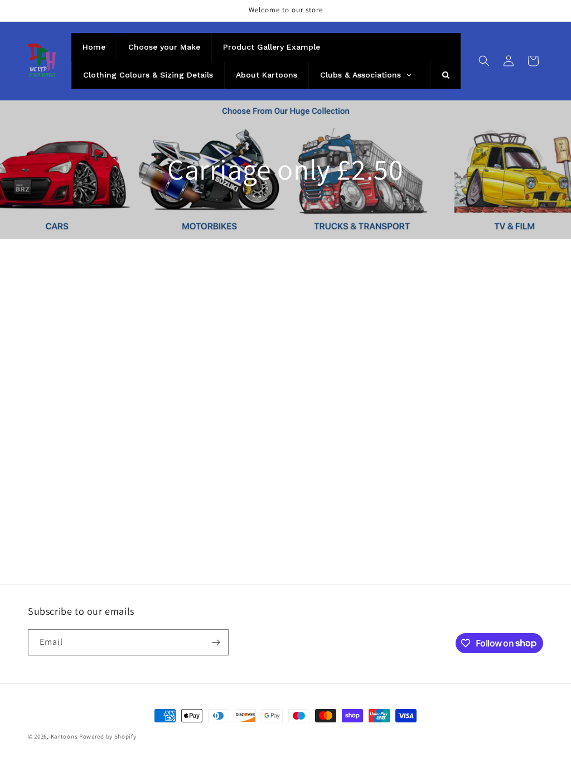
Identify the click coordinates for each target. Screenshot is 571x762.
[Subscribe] (216, 642)
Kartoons (64, 736)
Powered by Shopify (108, 736)
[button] (484, 61)
